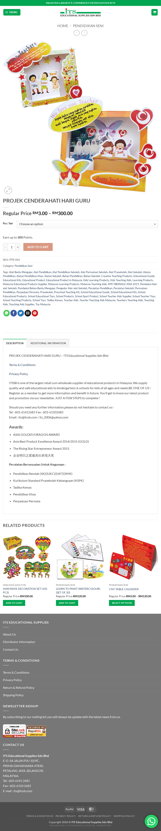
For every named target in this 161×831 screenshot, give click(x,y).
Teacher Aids (71, 300)
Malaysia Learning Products (63, 284)
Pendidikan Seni (88, 26)
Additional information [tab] (48, 343)
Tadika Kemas (55, 300)
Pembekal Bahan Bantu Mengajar (36, 288)
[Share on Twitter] (20, 313)
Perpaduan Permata (27, 292)
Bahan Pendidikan (72, 276)
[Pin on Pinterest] (35, 313)
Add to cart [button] (14, 603)
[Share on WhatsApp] (6, 313)
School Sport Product (86, 296)
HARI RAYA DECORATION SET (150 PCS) (25, 590)
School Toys (39, 300)
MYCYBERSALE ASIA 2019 (123, 284)
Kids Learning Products (96, 280)
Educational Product (33, 280)
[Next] (158, 572)
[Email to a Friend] (28, 313)
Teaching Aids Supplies (21, 304)
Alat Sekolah (135, 272)
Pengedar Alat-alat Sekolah (71, 288)
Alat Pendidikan (42, 272)
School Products (65, 296)
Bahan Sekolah (92, 276)
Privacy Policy (18, 374)
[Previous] (3, 572)
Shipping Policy (13, 695)
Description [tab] (15, 343)
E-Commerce (74, 825)
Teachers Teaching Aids (130, 300)
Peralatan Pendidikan (100, 288)
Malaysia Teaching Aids (93, 284)
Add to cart (38, 247)
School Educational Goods (95, 292)
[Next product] (77, 33)
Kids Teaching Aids (120, 280)
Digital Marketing (99, 825)
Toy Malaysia (43, 304)
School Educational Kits (124, 292)
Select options (122, 603)
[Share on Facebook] (13, 313)
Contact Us (10, 649)
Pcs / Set (8, 223)
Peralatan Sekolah (123, 288)
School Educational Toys (41, 296)
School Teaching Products (17, 300)
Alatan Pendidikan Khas (29, 276)
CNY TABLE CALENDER (124, 589)
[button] (12, 12)
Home (62, 26)
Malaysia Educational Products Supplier (25, 284)
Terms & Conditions (22, 365)
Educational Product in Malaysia (64, 280)
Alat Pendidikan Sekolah (66, 272)
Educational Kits (12, 280)
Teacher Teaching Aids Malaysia (97, 300)
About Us (9, 634)
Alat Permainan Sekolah (94, 272)
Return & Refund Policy (18, 687)
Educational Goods (144, 276)
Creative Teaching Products (116, 276)
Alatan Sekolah (52, 276)
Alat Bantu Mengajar (20, 272)
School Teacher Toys (144, 296)
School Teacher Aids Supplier (115, 296)
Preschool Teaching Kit (67, 292)
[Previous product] (84, 33)
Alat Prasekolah (118, 272)
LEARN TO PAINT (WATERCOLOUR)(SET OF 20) (78, 590)
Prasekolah (46, 292)
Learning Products (143, 280)
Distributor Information (19, 642)
